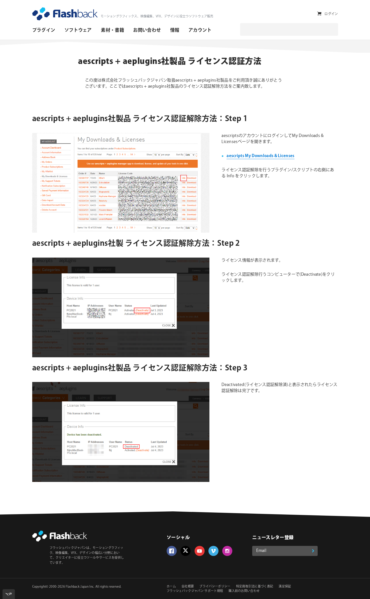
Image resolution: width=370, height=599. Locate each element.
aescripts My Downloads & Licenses (260, 156)
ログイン (331, 14)
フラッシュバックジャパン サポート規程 (195, 591)
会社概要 (187, 586)
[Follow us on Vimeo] (213, 551)
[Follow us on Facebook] (172, 551)
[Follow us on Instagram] (227, 551)
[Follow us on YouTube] (200, 551)
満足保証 (285, 586)
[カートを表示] (319, 13)
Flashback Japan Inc (80, 587)
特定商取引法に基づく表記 (254, 586)
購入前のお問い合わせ (244, 591)
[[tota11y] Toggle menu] (9, 594)
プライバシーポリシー (214, 586)
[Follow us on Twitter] (185, 551)
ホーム (171, 586)
